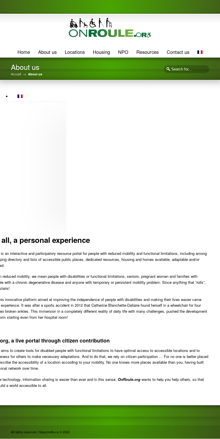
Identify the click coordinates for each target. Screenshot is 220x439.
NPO (123, 51)
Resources (147, 51)
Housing (101, 51)
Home (23, 51)
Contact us (178, 51)
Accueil (16, 74)
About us (47, 51)
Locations (75, 51)
